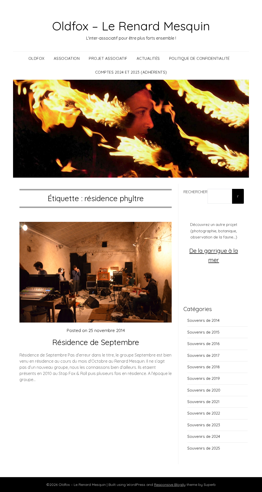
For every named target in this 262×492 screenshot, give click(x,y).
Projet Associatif (108, 58)
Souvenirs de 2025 (203, 448)
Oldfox (36, 58)
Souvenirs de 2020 (203, 390)
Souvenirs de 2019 (203, 378)
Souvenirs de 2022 (203, 413)
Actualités (148, 58)
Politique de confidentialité (199, 58)
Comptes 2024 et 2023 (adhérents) (131, 72)
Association (67, 58)
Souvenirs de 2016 (203, 343)
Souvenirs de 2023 (203, 424)
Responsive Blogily (169, 484)
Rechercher (195, 191)
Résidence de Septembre (95, 342)
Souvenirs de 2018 (203, 366)
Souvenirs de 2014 (203, 320)
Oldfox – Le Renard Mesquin (131, 25)
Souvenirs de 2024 (203, 436)
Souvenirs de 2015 (203, 332)
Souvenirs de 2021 (203, 401)
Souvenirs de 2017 (203, 355)
